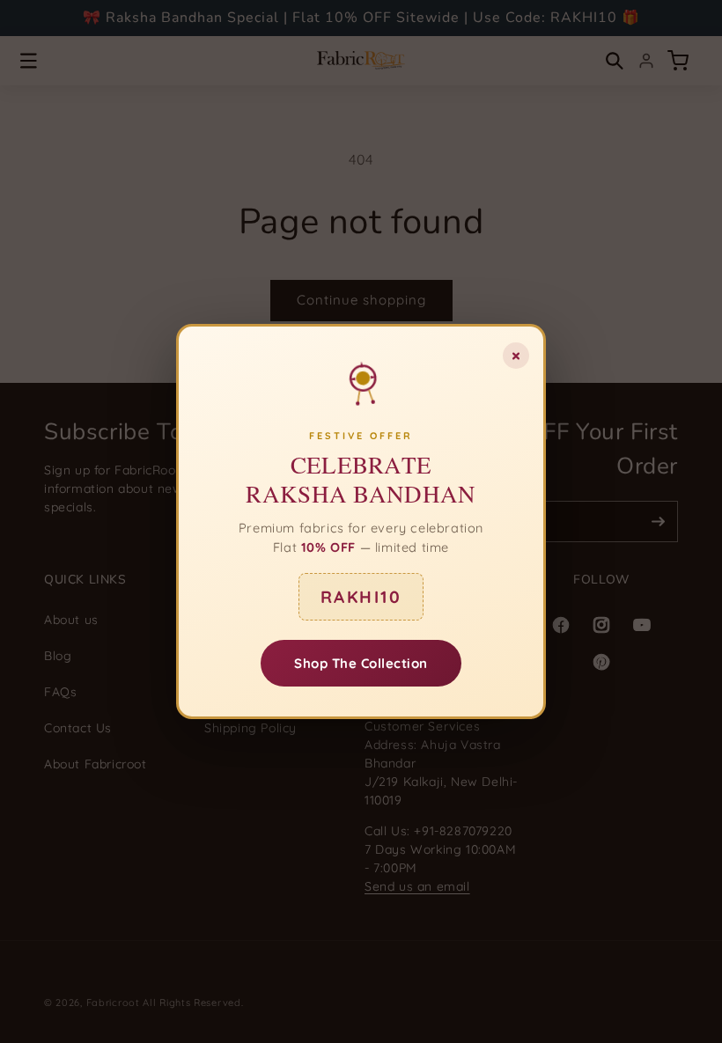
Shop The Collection (361, 663)
